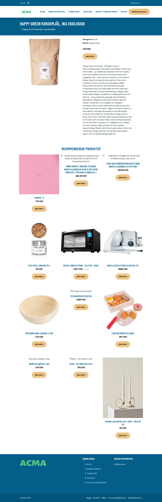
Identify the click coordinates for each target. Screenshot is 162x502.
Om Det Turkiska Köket (106, 11)
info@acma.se (135, 3)
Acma (89, 464)
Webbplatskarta (134, 498)
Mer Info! (90, 56)
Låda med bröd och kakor (123, 333)
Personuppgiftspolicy (117, 498)
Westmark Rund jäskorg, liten (39, 333)
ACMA (42, 11)
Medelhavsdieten (56, 11)
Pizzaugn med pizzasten (81, 296)
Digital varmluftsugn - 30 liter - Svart (81, 265)
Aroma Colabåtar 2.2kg (39, 364)
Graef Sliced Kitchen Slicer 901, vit (123, 265)
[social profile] (28, 3)
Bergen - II (39, 197)
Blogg (124, 11)
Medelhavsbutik (139, 12)
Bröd (95, 39)
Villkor (104, 498)
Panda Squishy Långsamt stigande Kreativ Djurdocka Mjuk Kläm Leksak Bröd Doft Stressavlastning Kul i (81, 169)
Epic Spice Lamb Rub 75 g (39, 265)
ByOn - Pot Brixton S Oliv (81, 364)
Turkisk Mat (74, 11)
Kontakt (96, 498)
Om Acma (87, 11)
